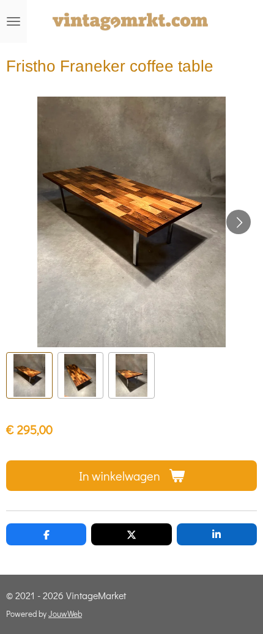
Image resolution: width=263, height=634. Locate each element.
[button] (29, 375)
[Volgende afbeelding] (238, 222)
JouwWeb (65, 613)
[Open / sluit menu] (13, 21)
